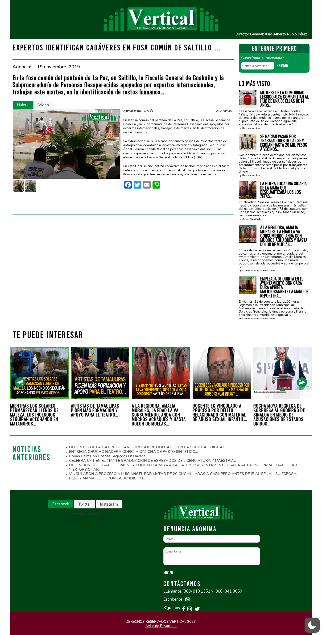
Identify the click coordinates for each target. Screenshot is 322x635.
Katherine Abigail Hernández (258, 270)
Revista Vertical (251, 128)
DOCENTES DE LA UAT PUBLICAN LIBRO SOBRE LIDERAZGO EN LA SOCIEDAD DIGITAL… (148, 447)
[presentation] (20, 382)
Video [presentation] (43, 105)
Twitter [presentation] (84, 504)
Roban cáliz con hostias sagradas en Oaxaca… (108, 456)
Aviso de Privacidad (161, 625)
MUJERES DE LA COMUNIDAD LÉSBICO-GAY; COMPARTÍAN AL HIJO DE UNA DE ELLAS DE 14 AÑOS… (284, 98)
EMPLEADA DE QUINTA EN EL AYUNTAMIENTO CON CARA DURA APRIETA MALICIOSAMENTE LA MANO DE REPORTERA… (284, 287)
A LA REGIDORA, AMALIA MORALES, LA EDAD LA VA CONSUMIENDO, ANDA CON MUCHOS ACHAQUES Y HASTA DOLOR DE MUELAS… (283, 235)
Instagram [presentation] (109, 504)
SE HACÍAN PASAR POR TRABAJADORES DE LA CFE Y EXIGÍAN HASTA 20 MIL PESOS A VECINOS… (283, 142)
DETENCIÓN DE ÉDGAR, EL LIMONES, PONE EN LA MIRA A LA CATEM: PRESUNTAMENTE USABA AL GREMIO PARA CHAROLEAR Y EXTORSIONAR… (183, 467)
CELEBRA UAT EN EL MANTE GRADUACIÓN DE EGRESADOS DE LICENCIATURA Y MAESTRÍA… (153, 460)
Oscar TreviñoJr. (251, 219)
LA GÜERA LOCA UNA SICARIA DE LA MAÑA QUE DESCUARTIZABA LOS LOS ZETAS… (283, 189)
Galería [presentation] (23, 104)
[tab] (23, 105)
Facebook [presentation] (60, 504)
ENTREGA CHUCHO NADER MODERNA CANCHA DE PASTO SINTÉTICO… (133, 451)
